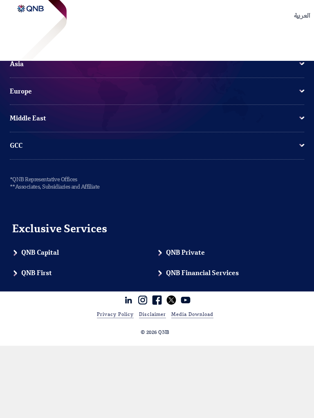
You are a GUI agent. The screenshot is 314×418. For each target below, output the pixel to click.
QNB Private (185, 253)
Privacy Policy (115, 314)
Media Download (192, 314)
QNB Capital (40, 253)
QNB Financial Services (202, 273)
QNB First (36, 273)
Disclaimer (152, 314)
